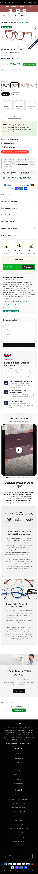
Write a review (19, 710)
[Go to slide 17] (28, 477)
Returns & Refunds (19, 812)
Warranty (19, 816)
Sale (19, 766)
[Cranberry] (14, 85)
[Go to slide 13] (23, 477)
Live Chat (29, 267)
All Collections (19, 775)
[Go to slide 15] (26, 477)
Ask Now (19, 691)
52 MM (5, 94)
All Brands (19, 754)
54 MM (15, 94)
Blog (19, 779)
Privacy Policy (19, 837)
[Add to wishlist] (35, 29)
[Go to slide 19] (31, 477)
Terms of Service (19, 841)
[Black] (5, 85)
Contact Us (19, 795)
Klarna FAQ (19, 833)
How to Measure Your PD (19, 828)
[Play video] (19, 450)
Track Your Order (19, 803)
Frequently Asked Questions (19, 799)
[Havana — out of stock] (23, 85)
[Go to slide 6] (14, 477)
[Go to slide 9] (18, 477)
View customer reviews (11, 311)
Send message (19, 345)
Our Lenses (19, 820)
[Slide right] (23, 47)
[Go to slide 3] (10, 477)
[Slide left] (15, 47)
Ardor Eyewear (11, 870)
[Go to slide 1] (7, 477)
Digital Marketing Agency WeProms (25, 870)
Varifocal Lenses (19, 824)
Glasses (19, 762)
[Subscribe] (30, 856)
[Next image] (35, 37)
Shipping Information (18, 807)
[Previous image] (2, 37)
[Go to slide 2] (9, 477)
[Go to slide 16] (27, 477)
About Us (19, 771)
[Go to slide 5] (13, 477)
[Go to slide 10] (19, 477)
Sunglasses (19, 758)
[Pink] (32, 85)
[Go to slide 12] (22, 477)
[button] (4, 15)
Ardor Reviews (19, 783)
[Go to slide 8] (17, 477)
